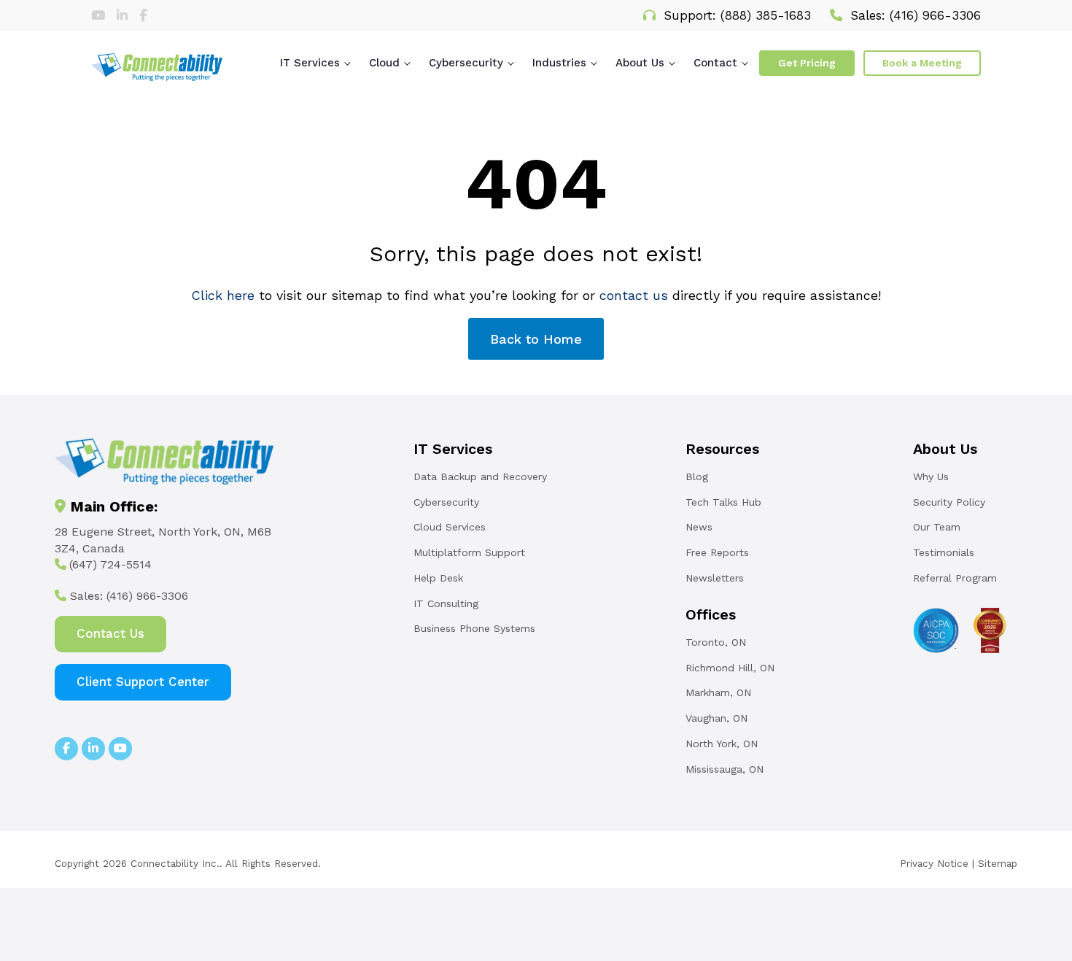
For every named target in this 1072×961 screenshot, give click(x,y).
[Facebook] (143, 15)
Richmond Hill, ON (729, 668)
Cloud (384, 62)
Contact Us (110, 633)
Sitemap (997, 863)
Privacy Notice (934, 863)
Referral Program (955, 578)
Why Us (931, 476)
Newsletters (714, 578)
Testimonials (943, 552)
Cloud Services (449, 527)
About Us (639, 62)
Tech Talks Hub (723, 502)
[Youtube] (100, 15)
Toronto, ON (715, 642)
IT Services (310, 62)
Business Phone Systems (474, 628)
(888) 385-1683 (766, 15)
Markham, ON (718, 692)
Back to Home (536, 339)
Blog (696, 476)
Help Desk (438, 578)
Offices (710, 614)
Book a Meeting (922, 63)
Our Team (936, 527)
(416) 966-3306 (935, 15)
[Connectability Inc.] (156, 67)
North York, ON (721, 743)
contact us (633, 295)
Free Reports (717, 552)
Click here (223, 295)
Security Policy (949, 502)
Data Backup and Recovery (480, 476)
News (698, 527)
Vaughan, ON (716, 718)
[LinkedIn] (124, 15)
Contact (715, 62)
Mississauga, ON (724, 769)
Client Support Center (143, 681)
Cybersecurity (466, 62)
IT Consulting (445, 603)
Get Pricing (807, 63)
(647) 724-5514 (110, 564)
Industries (559, 62)
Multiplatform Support (469, 552)
